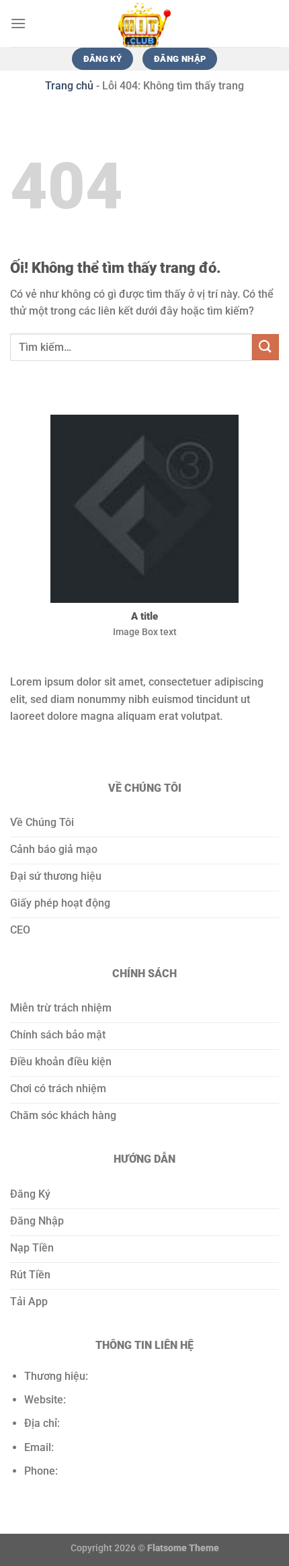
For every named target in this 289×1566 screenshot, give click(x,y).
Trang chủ (69, 85)
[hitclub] (144, 23)
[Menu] (18, 23)
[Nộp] (265, 347)
